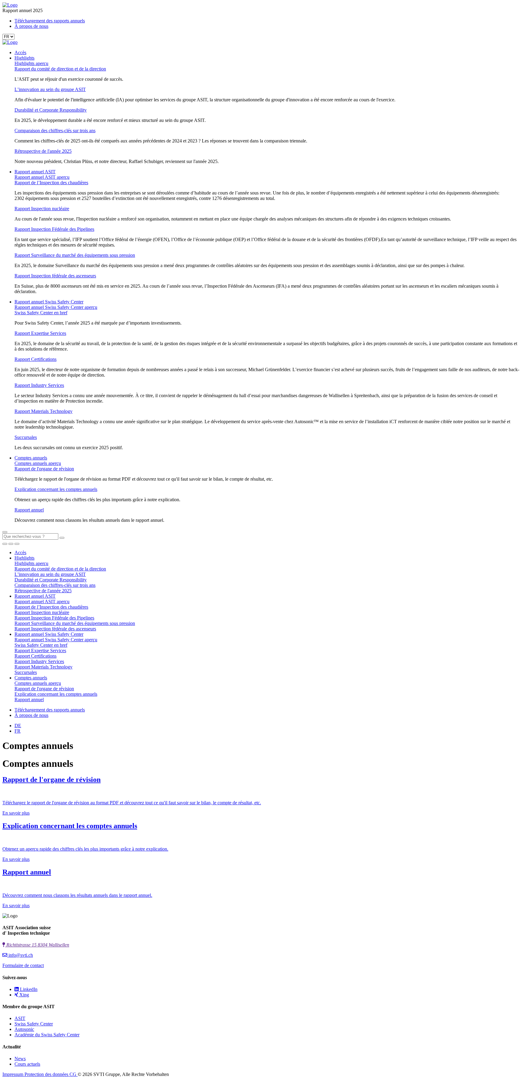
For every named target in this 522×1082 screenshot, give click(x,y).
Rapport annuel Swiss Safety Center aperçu (55, 307)
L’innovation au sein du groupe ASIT (50, 89)
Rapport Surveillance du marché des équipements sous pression (74, 255)
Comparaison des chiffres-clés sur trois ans (54, 130)
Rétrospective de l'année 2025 (43, 151)
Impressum (13, 1074)
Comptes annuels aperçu (37, 463)
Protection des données (46, 1074)
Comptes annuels (30, 457)
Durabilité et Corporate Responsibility (50, 110)
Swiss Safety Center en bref (40, 312)
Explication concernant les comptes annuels (55, 489)
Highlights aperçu (31, 63)
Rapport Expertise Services (40, 333)
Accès (20, 52)
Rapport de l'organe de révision (44, 468)
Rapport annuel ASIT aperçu (41, 177)
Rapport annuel (29, 509)
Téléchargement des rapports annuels (49, 20)
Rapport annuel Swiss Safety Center (48, 301)
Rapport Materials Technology (43, 411)
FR (17, 731)
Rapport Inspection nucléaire (41, 208)
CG (73, 1074)
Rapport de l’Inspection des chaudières (51, 182)
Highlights (24, 57)
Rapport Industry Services (39, 385)
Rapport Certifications (35, 359)
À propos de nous (31, 26)
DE (17, 725)
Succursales (25, 437)
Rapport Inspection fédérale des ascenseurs (55, 275)
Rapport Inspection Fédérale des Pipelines (54, 229)
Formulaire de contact (23, 965)
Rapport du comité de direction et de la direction (60, 68)
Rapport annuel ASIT (35, 171)
